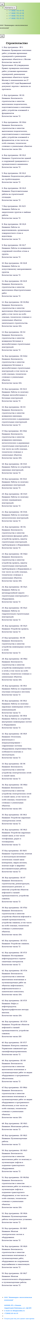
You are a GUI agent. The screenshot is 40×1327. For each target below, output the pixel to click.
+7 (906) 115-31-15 (16, 16)
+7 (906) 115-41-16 (16, 13)
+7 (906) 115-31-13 (16, 18)
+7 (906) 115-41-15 (16, 11)
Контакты (9, 8)
